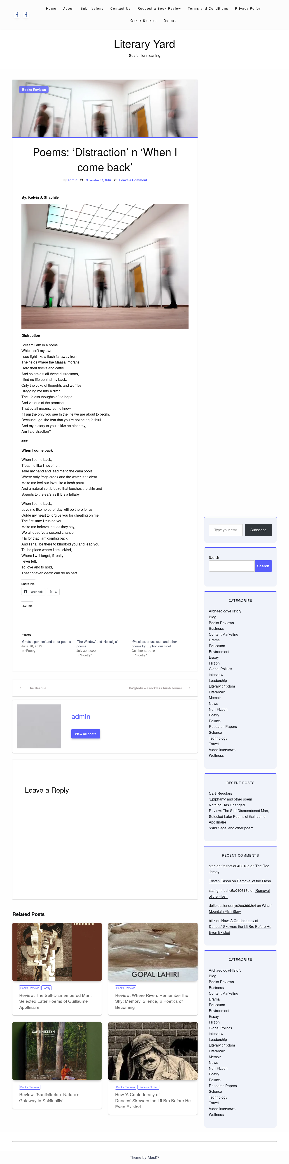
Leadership (218, 680)
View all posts (85, 734)
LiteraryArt (217, 692)
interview (216, 674)
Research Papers (223, 726)
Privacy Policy (248, 8)
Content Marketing (223, 634)
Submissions (92, 8)
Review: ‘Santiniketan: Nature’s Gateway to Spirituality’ (49, 1097)
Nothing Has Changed (227, 804)
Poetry (46, 988)
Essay (214, 657)
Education (217, 645)
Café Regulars (220, 793)
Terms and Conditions (208, 8)
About (68, 8)
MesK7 (153, 1157)
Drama (214, 639)
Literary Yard (144, 43)
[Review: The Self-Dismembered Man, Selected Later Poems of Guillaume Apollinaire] (57, 952)
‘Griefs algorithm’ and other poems (46, 641)
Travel (214, 743)
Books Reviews (34, 89)
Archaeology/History (225, 611)
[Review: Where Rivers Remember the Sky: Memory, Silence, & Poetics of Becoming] (153, 952)
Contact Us (120, 8)
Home (51, 8)
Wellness (216, 755)
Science (215, 732)
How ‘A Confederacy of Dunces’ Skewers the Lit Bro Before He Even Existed (153, 1100)
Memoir (215, 697)
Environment (219, 651)
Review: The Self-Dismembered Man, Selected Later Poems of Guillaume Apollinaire (55, 1001)
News (213, 703)
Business (216, 628)
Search (214, 557)
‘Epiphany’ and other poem (230, 799)
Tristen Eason (220, 880)
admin (72, 180)
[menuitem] (51, 8)
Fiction (214, 663)
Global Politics (220, 668)
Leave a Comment (133, 180)
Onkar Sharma (144, 20)
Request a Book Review (159, 8)
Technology (218, 738)
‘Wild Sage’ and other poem (231, 827)
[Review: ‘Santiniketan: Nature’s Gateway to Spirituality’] (57, 1051)
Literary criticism (148, 1087)
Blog (212, 616)
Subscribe (258, 529)
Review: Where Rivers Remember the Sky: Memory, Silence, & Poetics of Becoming (151, 1001)
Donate (170, 20)
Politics (215, 720)
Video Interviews (222, 749)
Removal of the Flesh (254, 880)
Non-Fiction (218, 709)
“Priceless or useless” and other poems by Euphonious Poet (154, 643)
